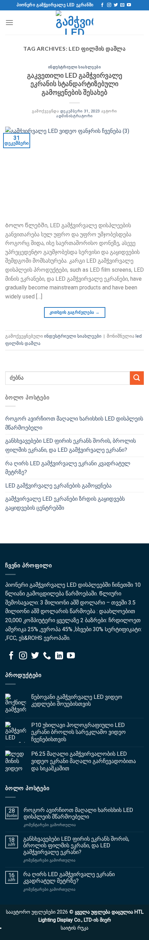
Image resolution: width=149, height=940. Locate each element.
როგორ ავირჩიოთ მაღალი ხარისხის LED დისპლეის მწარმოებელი (74, 423)
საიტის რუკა (74, 928)
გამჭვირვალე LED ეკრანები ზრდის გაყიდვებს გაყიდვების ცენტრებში (65, 503)
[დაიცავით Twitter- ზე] (116, 5)
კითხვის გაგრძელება (74, 312)
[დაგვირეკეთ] (47, 656)
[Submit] (137, 378)
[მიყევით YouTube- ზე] (129, 5)
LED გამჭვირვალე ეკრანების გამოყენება (58, 485)
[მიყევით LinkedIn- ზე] (59, 656)
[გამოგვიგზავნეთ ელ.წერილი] (122, 5)
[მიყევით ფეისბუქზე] (102, 5)
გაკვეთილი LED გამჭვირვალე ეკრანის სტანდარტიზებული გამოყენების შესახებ (74, 83)
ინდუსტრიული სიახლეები (74, 67)
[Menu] (9, 22)
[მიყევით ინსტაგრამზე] (109, 5)
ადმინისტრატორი (74, 116)
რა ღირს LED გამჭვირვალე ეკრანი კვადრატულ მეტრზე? (67, 468)
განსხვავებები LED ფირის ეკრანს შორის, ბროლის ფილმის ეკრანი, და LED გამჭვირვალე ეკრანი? (70, 445)
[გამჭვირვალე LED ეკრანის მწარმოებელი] (74, 22)
